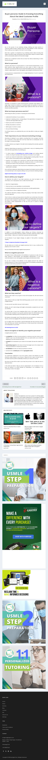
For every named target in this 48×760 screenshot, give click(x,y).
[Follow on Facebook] (3, 751)
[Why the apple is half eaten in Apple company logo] (34, 419)
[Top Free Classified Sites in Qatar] (13, 419)
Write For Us (5, 714)
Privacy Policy (5, 729)
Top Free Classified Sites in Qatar (12, 426)
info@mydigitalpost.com (8, 737)
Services (4, 706)
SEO (3, 712)
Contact (4, 710)
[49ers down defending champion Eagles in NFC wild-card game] (34, 437)
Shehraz (18, 19)
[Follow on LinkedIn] (11, 751)
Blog (27, 19)
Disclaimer (4, 725)
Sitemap (4, 717)
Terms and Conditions (7, 727)
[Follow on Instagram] (8, 751)
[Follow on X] (6, 751)
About (3, 703)
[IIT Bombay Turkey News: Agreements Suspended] (13, 437)
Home (3, 701)
